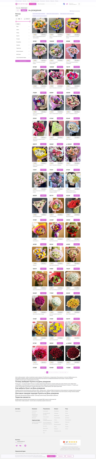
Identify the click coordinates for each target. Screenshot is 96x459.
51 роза (66, 426)
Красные (67, 415)
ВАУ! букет (18, 54)
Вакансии (52, 1)
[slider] (16, 21)
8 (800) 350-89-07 (21, 441)
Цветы (17, 29)
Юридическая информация (35, 415)
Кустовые (67, 417)
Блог (44, 432)
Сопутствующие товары (21, 57)
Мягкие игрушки (19, 51)
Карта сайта (45, 428)
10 (65, 372)
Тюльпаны (56, 413)
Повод (17, 32)
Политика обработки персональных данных (47, 423)
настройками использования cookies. (39, 456)
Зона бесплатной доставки (46, 414)
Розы (17, 26)
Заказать (43, 41)
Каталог (33, 3)
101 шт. (66, 428)
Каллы (55, 426)
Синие (66, 413)
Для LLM (44, 430)
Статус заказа (46, 416)
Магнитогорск (19, 1)
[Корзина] (79, 4)
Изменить (24, 10)
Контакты (48, 1)
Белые (66, 411)
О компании (42, 1)
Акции (28, 1)
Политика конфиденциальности (47, 420)
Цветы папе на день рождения (53, 13)
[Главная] (21, 3)
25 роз (66, 424)
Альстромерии (57, 417)
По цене (18, 38)
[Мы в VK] (20, 446)
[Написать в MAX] (64, 4)
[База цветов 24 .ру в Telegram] (16, 446)
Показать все (17, 411)
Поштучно (67, 422)
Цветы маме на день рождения (39, 13)
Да (17, 10)
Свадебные (56, 422)
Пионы (55, 419)
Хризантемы (56, 415)
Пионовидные (68, 419)
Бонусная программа (35, 1)
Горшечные (18, 48)
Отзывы (56, 1)
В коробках (18, 42)
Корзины (18, 45)
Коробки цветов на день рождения (39, 15)
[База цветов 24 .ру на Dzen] (25, 446)
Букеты (17, 35)
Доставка (24, 1)
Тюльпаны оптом (57, 431)
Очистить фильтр (23, 60)
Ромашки (56, 428)
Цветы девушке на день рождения (67, 13)
